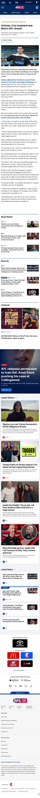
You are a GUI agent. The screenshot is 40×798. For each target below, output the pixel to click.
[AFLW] (10, 3)
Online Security (23, 791)
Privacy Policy (19, 707)
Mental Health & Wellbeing (9, 720)
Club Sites (28, 2)
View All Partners (18, 670)
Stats (35, 12)
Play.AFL (3, 741)
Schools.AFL (4, 752)
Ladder (27, 12)
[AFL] (3, 3)
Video (5, 12)
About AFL (4, 717)
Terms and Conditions (17, 788)
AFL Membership (6, 756)
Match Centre (16, 12)
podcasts (8, 332)
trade (13, 277)
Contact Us (4, 731)
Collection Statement (29, 707)
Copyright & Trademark (8, 791)
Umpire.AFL (4, 748)
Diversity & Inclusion (7, 728)
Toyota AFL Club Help (7, 724)
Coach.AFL (4, 745)
